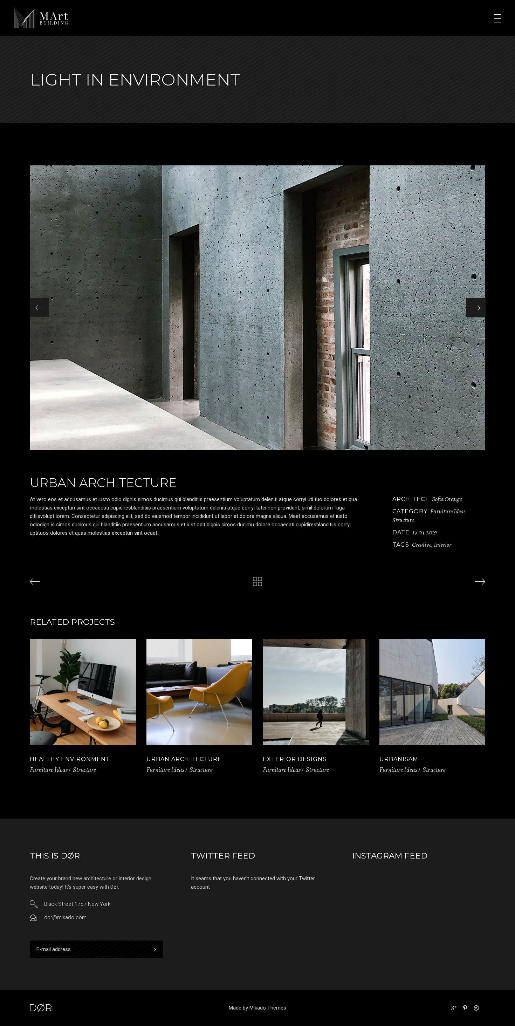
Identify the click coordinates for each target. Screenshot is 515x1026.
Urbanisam (398, 759)
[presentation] (39, 307)
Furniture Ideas (448, 511)
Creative (421, 544)
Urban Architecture (184, 759)
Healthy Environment (70, 759)
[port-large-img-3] (257, 307)
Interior (442, 544)
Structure (403, 520)
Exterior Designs (295, 759)
